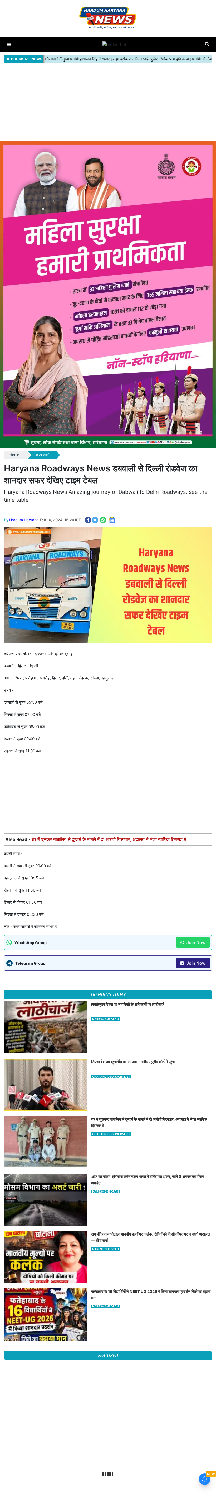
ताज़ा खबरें (42, 455)
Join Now (195, 942)
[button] (9, 44)
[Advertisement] (108, 101)
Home (14, 455)
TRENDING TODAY (108, 994)
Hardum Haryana (23, 520)
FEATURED (108, 1355)
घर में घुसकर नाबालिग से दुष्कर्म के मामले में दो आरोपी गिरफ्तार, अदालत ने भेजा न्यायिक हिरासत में (109, 839)
